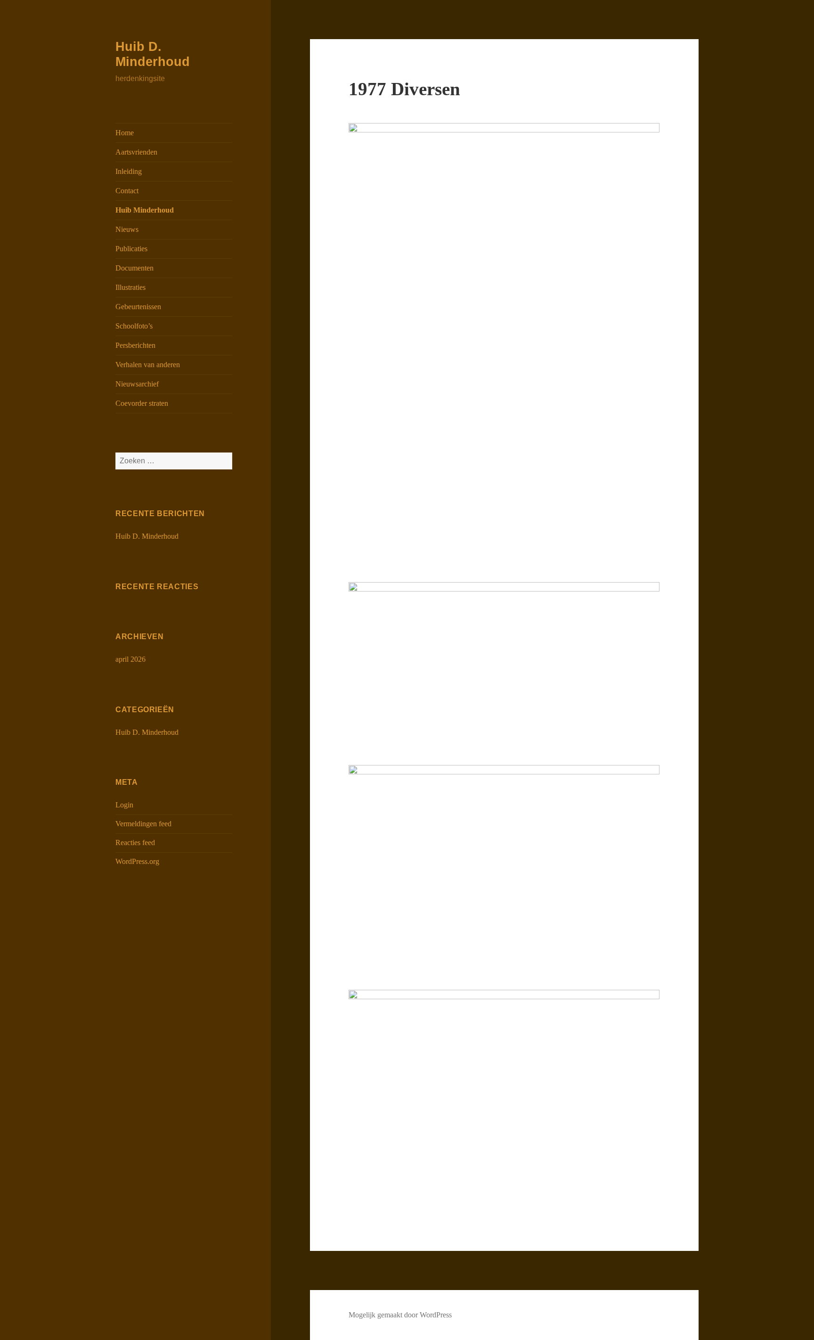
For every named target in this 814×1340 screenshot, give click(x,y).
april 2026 (130, 659)
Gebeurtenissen (138, 307)
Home (124, 133)
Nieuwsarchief (137, 384)
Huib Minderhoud (144, 210)
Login (124, 805)
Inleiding (128, 171)
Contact (126, 191)
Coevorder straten (141, 403)
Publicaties (131, 249)
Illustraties (130, 287)
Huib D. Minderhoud (147, 536)
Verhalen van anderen (147, 365)
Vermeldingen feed (143, 824)
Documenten (134, 268)
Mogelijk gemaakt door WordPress (400, 1315)
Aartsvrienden (136, 152)
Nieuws (126, 229)
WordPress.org (137, 861)
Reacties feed (135, 843)
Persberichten (135, 345)
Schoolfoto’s (134, 326)
